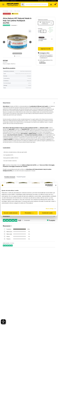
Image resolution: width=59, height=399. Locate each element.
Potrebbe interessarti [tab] (9, 176)
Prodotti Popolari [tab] (21, 176)
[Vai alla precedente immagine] (4, 42)
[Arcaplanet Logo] (13, 4)
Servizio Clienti (13, 0)
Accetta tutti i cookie (47, 213)
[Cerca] (23, 4)
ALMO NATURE (6, 15)
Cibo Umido (17, 11)
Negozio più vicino (5, 0)
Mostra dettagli (50, 208)
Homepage (5, 11)
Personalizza (28, 213)
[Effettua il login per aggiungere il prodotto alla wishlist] (30, 31)
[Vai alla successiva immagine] (30, 42)
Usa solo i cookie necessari (10, 213)
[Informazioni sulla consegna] (46, 57)
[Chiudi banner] (55, 185)
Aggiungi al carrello (46, 48)
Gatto (11, 11)
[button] (17, 42)
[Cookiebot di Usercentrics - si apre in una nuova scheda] (46, 185)
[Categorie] (3, 4)
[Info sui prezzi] (14, 63)
